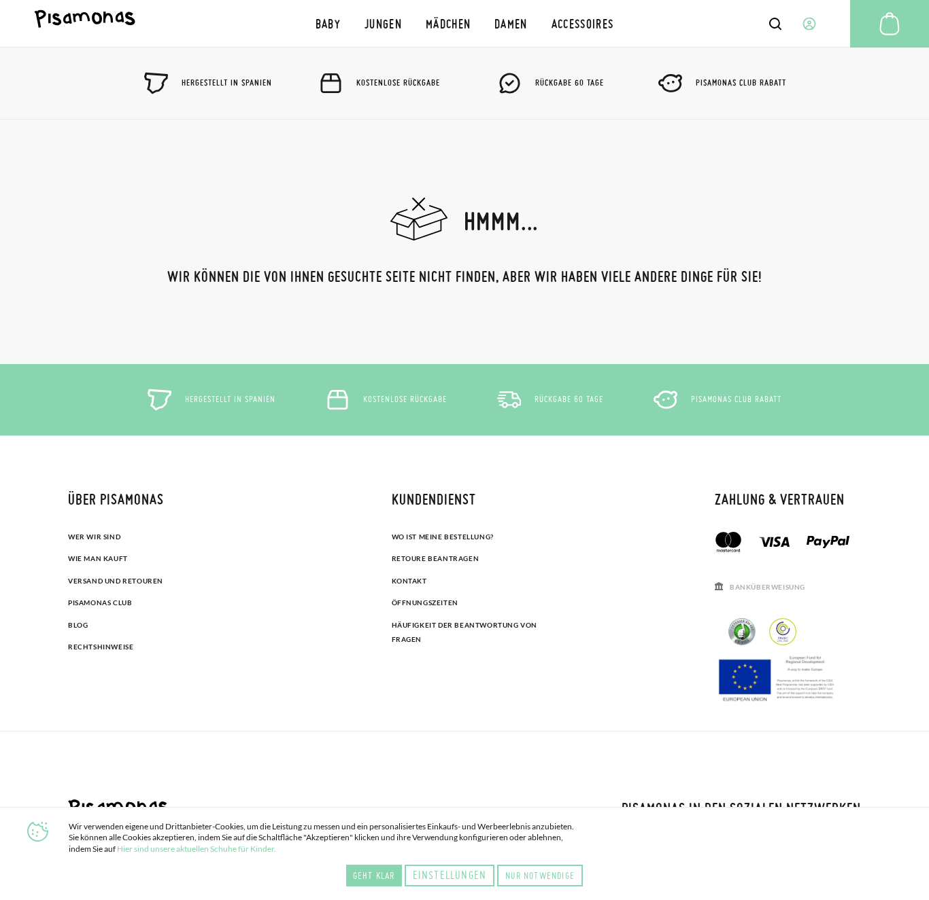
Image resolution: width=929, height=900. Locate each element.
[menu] (464, 23)
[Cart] (889, 24)
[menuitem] (327, 23)
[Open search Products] (775, 24)
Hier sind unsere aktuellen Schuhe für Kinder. (196, 848)
